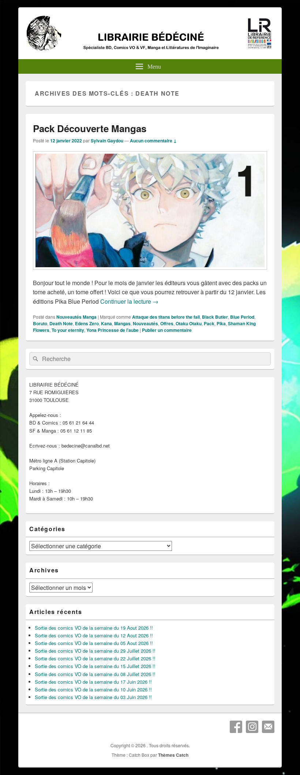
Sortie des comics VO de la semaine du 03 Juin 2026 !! (93, 697)
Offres (166, 323)
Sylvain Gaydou (107, 140)
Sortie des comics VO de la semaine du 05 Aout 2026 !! (94, 643)
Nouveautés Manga (76, 317)
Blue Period (242, 317)
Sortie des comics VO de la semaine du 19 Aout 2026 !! (94, 627)
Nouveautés (145, 323)
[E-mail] (268, 727)
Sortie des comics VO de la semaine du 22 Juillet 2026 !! (95, 658)
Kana (106, 323)
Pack (209, 323)
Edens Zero (87, 323)
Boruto (40, 323)
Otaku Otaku (189, 323)
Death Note (61, 323)
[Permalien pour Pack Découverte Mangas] (150, 273)
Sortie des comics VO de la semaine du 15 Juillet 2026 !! (95, 666)
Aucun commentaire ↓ (153, 140)
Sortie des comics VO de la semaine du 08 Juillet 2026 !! (95, 674)
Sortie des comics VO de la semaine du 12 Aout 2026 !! (94, 635)
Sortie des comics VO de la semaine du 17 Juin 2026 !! (93, 681)
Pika (221, 323)
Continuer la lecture (129, 301)
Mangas (122, 323)
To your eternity (68, 330)
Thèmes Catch (173, 755)
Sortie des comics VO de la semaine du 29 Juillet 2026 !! (95, 650)
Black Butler (215, 317)
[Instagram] (252, 727)
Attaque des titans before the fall (166, 317)
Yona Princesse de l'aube (112, 330)
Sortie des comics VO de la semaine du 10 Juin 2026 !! (93, 689)
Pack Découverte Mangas (89, 128)
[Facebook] (236, 727)
